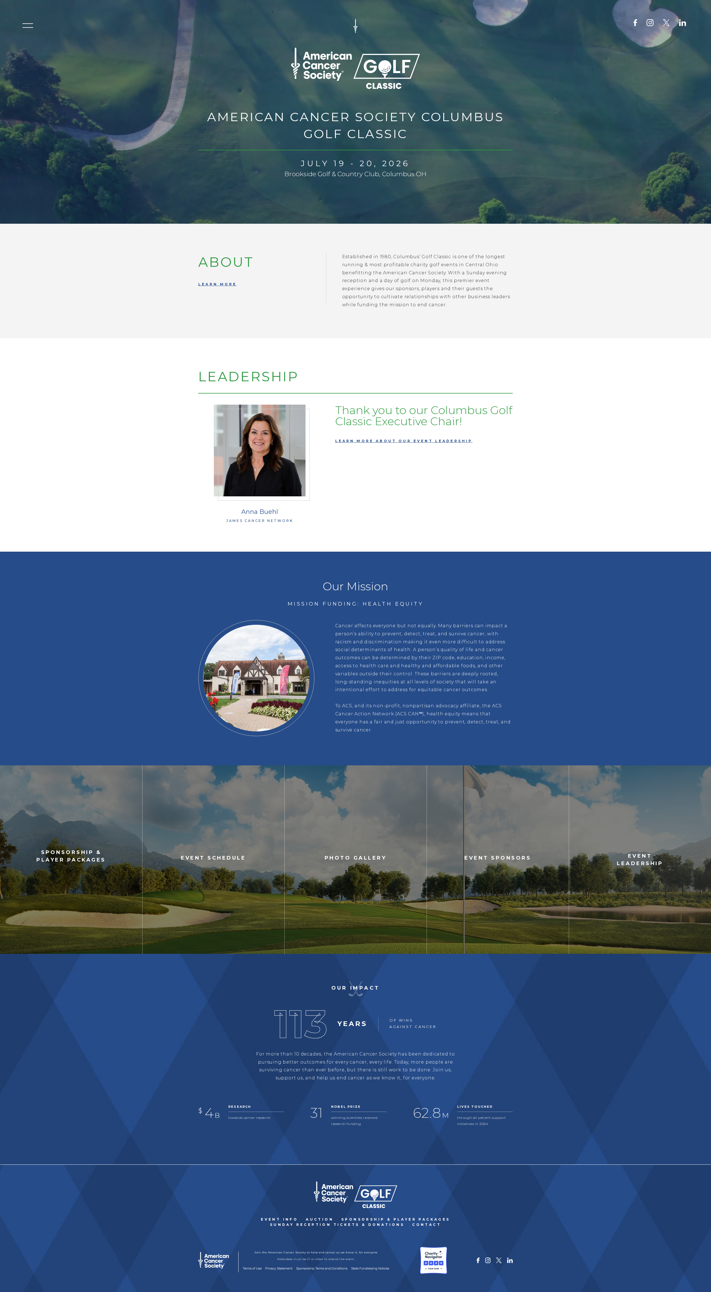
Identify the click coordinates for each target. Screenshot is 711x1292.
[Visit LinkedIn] (682, 22)
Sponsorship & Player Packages (395, 1219)
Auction (320, 1219)
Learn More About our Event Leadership (404, 441)
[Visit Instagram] (650, 22)
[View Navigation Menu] (28, 26)
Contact (426, 1225)
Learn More (217, 284)
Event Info (279, 1219)
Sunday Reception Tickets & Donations (337, 1225)
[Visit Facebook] (637, 22)
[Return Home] (355, 1194)
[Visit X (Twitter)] (666, 22)
